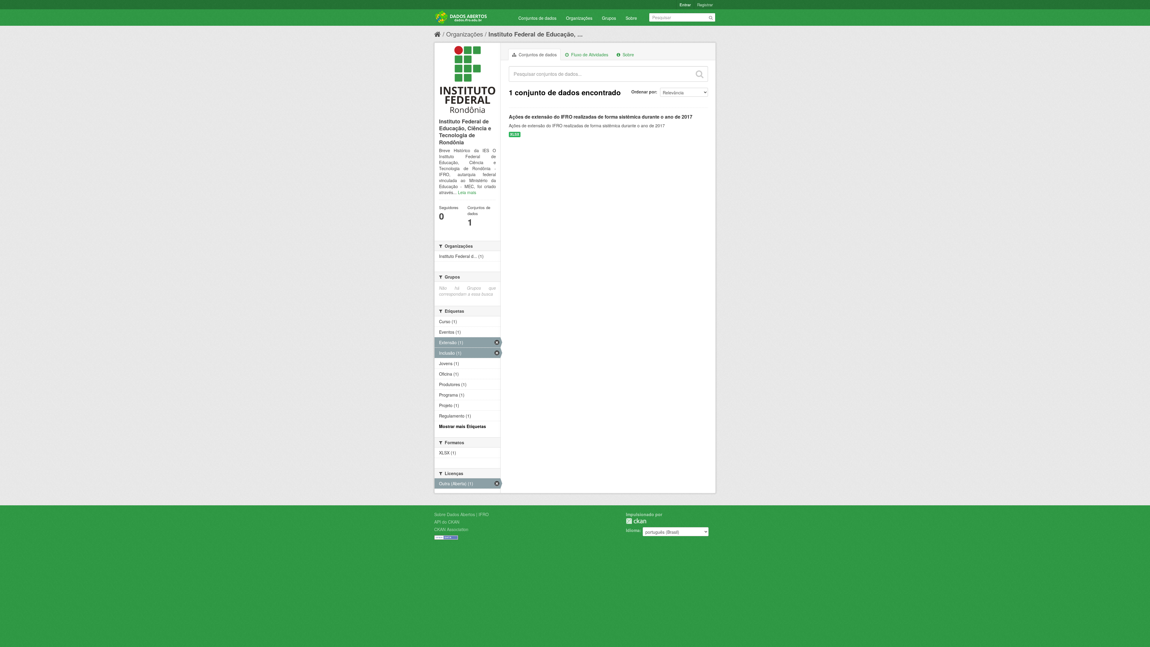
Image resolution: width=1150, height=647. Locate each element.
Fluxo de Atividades (589, 55)
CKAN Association (451, 529)
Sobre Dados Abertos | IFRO (461, 514)
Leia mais (467, 192)
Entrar (685, 4)
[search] (699, 73)
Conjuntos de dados (537, 18)
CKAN (636, 521)
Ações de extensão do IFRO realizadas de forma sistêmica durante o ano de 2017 (600, 116)
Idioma (633, 530)
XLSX (514, 134)
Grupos (609, 18)
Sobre (631, 18)
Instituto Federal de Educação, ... (535, 34)
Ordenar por (643, 92)
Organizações (579, 18)
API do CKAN (446, 522)
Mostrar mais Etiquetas (462, 426)
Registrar (705, 4)
